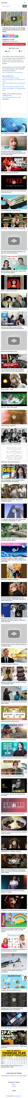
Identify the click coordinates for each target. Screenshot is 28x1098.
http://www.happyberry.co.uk (10, 77)
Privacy (14, 1086)
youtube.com (18, 1096)
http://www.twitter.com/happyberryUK (13, 86)
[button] (24, 6)
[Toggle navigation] (25, 2)
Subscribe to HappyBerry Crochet (14, 44)
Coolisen (4, 3)
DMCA (14, 1084)
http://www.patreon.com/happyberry (12, 72)
